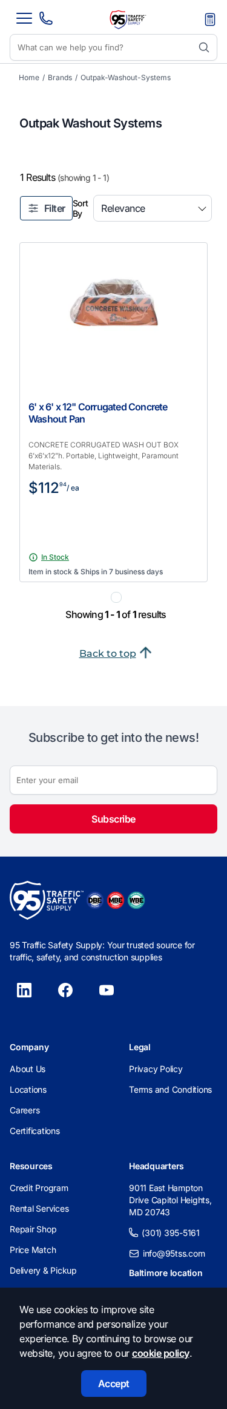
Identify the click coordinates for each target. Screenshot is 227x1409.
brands (60, 77)
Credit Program (39, 1188)
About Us (27, 1069)
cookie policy (160, 1353)
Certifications (35, 1131)
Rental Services (39, 1208)
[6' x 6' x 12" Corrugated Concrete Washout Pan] (113, 308)
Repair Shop (33, 1229)
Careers (24, 1110)
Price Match (33, 1249)
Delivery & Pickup (43, 1270)
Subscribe (113, 819)
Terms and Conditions (170, 1089)
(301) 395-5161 (171, 1232)
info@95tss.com (174, 1253)
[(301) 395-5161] (46, 22)
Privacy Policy (156, 1069)
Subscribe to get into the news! (113, 737)
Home (29, 77)
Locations (28, 1089)
